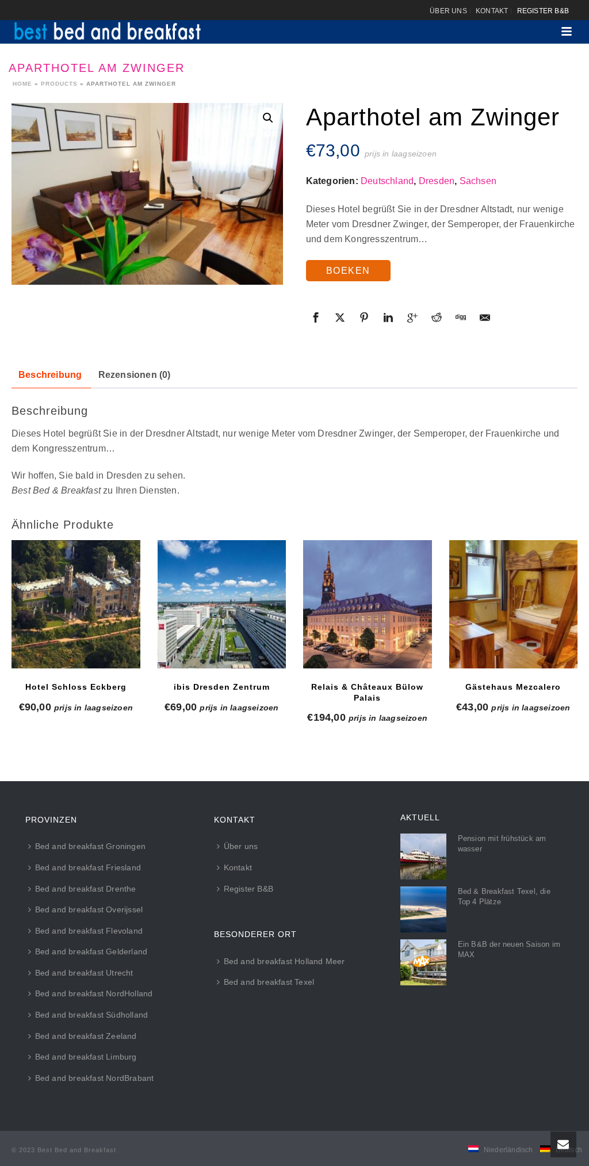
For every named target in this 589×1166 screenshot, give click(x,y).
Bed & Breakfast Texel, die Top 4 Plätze (504, 896)
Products (59, 84)
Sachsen (478, 181)
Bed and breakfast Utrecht (84, 972)
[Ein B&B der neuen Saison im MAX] (423, 962)
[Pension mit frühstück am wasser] (423, 857)
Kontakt (238, 867)
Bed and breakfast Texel (269, 982)
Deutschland (387, 181)
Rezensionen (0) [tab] (134, 375)
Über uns (241, 846)
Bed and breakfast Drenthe (85, 888)
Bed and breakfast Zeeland (86, 1036)
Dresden (436, 181)
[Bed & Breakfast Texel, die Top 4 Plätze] (423, 909)
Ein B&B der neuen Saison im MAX (509, 949)
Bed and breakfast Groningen (90, 846)
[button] (268, 118)
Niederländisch (508, 1150)
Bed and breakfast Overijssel (89, 909)
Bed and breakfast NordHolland (94, 993)
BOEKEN (348, 271)
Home (22, 84)
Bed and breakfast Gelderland (91, 951)
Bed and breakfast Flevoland (89, 930)
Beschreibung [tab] (50, 375)
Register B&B (248, 888)
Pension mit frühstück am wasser (502, 843)
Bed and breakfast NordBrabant (94, 1078)
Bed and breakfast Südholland (91, 1014)
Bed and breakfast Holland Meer (284, 961)
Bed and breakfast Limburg (86, 1056)
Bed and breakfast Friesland (88, 867)
